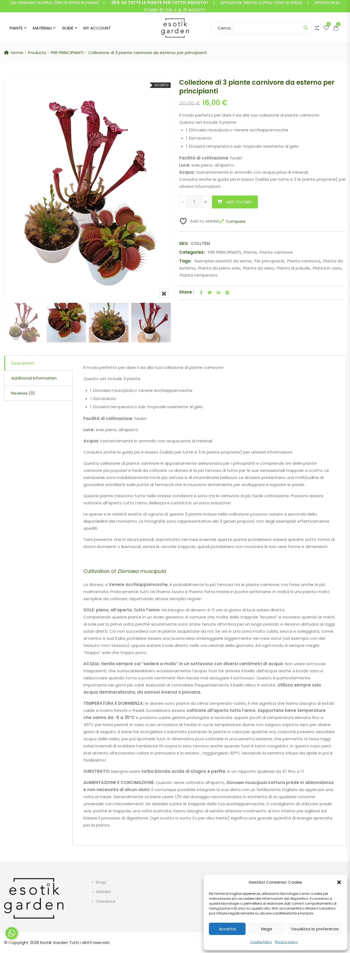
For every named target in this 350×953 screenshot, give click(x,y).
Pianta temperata (198, 275)
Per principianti (269, 261)
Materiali (42, 28)
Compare (236, 221)
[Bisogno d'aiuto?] (11, 933)
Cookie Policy (261, 942)
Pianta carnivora (303, 261)
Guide (67, 28)
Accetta (227, 929)
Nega (266, 929)
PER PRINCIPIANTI (67, 52)
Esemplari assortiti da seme (223, 261)
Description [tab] (22, 363)
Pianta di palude (293, 268)
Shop (101, 882)
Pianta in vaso (327, 268)
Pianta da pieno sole (219, 268)
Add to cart (239, 202)
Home (17, 52)
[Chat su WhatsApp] (11, 933)
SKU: (183, 243)
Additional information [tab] (34, 378)
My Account (97, 28)
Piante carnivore (276, 252)
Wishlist (103, 892)
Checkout (106, 901)
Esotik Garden (54, 942)
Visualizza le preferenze (315, 929)
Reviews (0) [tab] (23, 393)
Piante (16, 28)
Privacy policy (286, 942)
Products (37, 52)
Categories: (192, 252)
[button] (339, 882)
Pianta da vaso (258, 268)
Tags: (185, 261)
